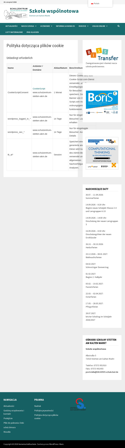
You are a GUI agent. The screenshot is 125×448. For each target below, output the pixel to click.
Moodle (7, 431)
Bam (61, 444)
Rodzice (82, 26)
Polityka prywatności (43, 410)
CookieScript (39, 88)
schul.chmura (10, 427)
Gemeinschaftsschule (27, 444)
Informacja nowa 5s (65, 26)
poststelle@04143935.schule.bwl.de (102, 372)
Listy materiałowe (14, 32)
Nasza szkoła (27, 26)
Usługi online (98, 26)
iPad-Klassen (33, 32)
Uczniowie (45, 26)
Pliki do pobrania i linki (14, 422)
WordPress (53, 444)
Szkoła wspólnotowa (54, 10)
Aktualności (11, 26)
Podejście (8, 418)
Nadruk (37, 406)
